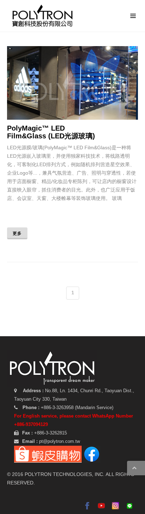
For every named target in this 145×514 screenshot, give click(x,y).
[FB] (91, 453)
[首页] (44, 16)
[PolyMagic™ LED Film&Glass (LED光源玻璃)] (82, 84)
